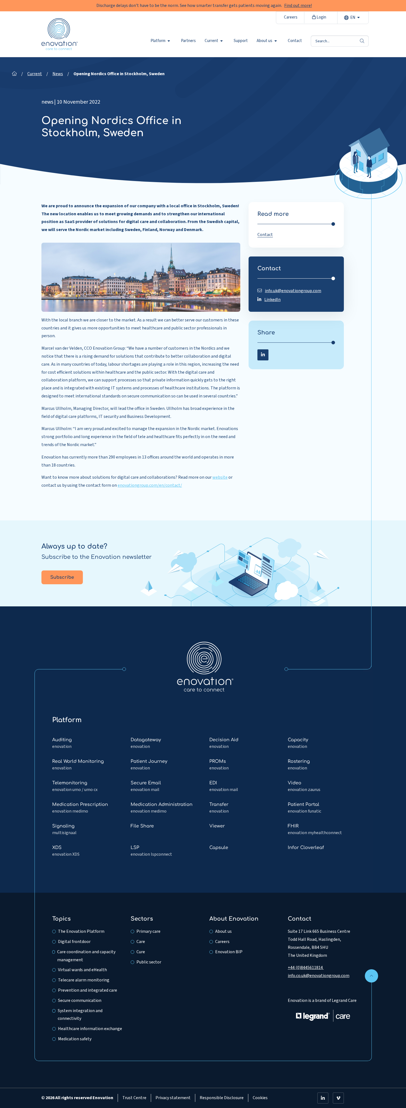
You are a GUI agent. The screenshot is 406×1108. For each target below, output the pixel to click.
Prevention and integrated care (87, 990)
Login (321, 17)
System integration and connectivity (80, 1015)
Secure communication (79, 1000)
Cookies (260, 1098)
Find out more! (298, 5)
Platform (158, 40)
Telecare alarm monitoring (83, 980)
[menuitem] (161, 40)
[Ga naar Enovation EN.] (14, 74)
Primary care (148, 931)
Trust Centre (134, 1098)
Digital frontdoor (74, 942)
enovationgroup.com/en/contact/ (150, 485)
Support (241, 40)
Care (140, 942)
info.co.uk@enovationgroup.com (318, 976)
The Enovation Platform (81, 931)
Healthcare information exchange (90, 1029)
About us (264, 40)
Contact (295, 40)
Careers (290, 17)
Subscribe (62, 577)
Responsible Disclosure (222, 1098)
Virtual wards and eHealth (82, 970)
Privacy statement (173, 1098)
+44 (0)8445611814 (306, 968)
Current (211, 40)
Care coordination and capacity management (86, 956)
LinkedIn (272, 300)
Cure (140, 952)
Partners (188, 40)
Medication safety (74, 1039)
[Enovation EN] (205, 666)
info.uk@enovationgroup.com (293, 291)
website (220, 477)
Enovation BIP (228, 952)
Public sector (148, 962)
